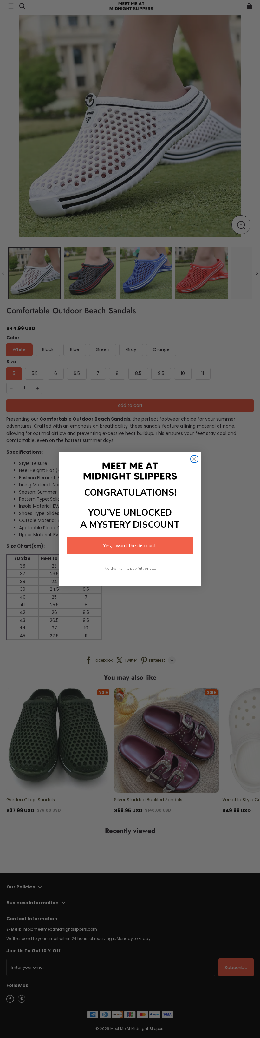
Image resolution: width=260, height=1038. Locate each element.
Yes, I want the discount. (130, 545)
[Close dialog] (194, 459)
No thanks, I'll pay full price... (130, 568)
